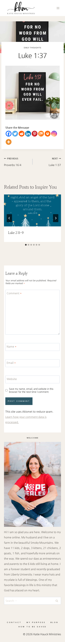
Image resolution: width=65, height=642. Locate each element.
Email (11, 362)
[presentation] (32, 210)
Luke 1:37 (55, 161)
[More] (9, 142)
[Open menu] (58, 8)
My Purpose (36, 622)
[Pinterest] (35, 134)
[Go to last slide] (9, 218)
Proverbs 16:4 (12, 161)
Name (11, 346)
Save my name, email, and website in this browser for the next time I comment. (31, 390)
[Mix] (41, 134)
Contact (14, 622)
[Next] (55, 218)
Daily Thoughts (32, 48)
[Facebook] (9, 134)
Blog (54, 622)
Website (12, 378)
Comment (14, 293)
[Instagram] (54, 134)
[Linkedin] (28, 134)
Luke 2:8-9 (16, 233)
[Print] (47, 134)
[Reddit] (21, 134)
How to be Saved (32, 626)
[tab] (26, 245)
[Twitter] (15, 134)
